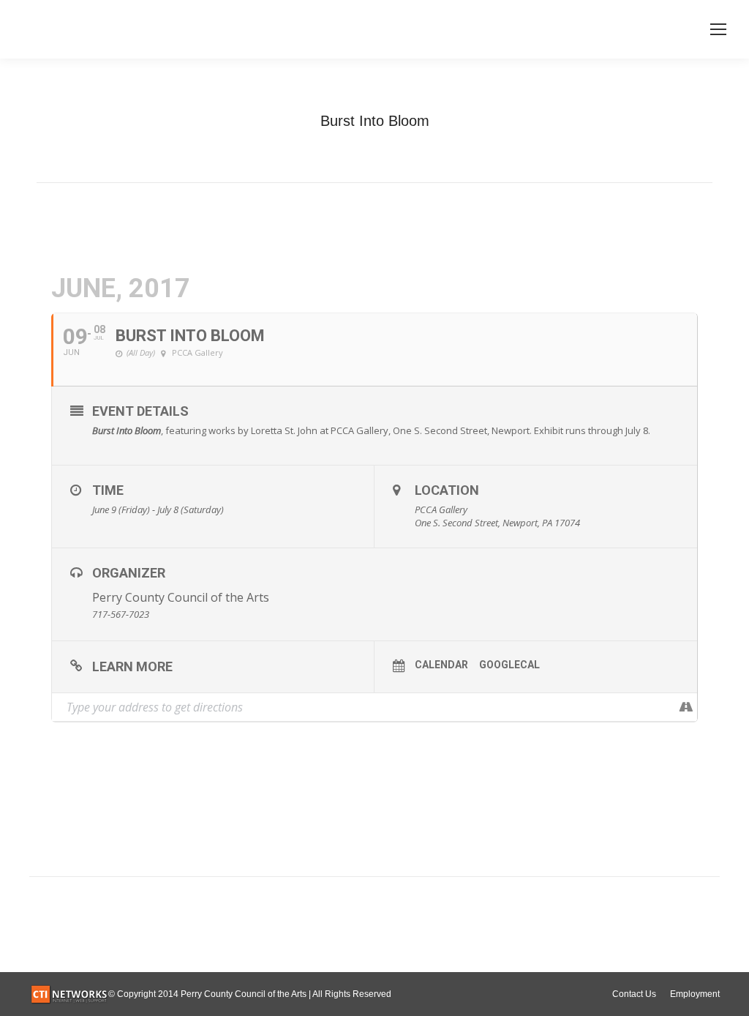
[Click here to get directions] (685, 707)
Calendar (441, 665)
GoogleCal (509, 665)
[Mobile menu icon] (718, 29)
